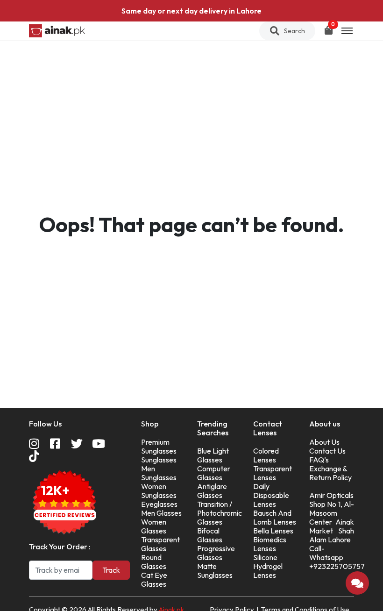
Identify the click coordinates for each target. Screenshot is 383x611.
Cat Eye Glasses (154, 579)
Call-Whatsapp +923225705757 (337, 557)
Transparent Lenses (272, 473)
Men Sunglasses (159, 473)
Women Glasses (153, 526)
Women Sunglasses (159, 491)
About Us (324, 442)
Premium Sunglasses (159, 446)
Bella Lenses (273, 530)
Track (111, 570)
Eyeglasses (159, 504)
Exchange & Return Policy (330, 473)
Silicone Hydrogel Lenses (268, 566)
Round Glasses (153, 562)
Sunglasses (159, 459)
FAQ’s (319, 459)
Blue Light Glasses (213, 455)
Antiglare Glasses (212, 491)
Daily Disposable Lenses (271, 495)
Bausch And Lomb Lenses (274, 517)
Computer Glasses (213, 473)
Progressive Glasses (216, 553)
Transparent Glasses (160, 544)
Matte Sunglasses (215, 570)
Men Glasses (161, 513)
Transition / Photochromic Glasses (219, 512)
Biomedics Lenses (269, 544)
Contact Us (327, 450)
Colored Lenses (266, 455)
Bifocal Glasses (209, 535)
